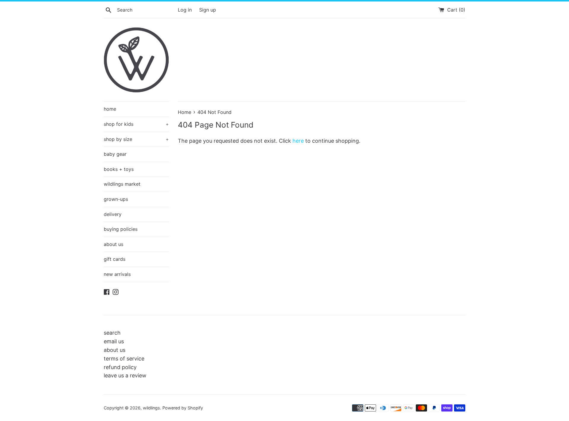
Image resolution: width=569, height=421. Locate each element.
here (298, 141)
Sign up (207, 10)
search (112, 333)
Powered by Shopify (182, 407)
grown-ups (116, 199)
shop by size (136, 139)
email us (114, 341)
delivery (113, 214)
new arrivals (117, 274)
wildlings (151, 407)
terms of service (124, 358)
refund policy (120, 367)
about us (113, 244)
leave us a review (125, 375)
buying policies (121, 229)
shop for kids (136, 124)
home (110, 109)
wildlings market (122, 184)
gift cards (114, 259)
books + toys (119, 169)
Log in (185, 10)
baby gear (115, 154)
